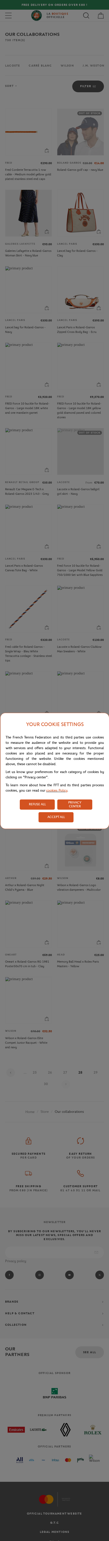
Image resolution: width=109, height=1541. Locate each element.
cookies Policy (56, 790)
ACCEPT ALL (56, 817)
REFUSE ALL (37, 804)
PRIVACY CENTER (74, 804)
